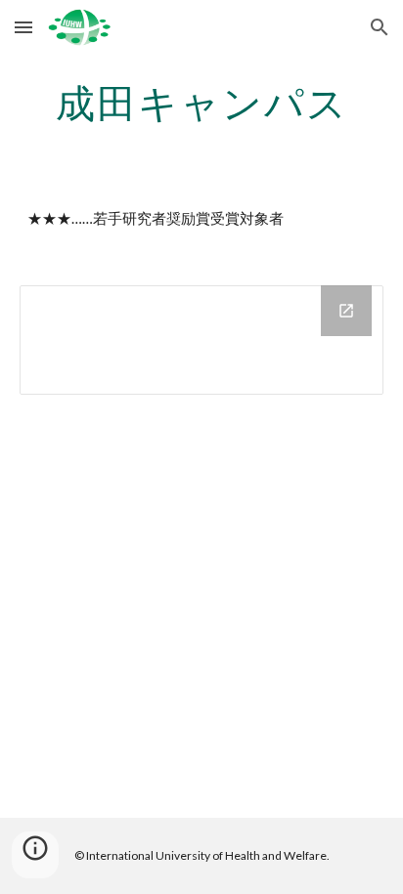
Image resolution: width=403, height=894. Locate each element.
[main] (201, 102)
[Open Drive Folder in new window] (346, 310)
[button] (23, 27)
